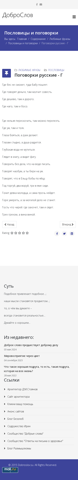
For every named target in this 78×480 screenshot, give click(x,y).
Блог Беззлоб (15, 418)
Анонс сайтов (15, 411)
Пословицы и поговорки (23, 43)
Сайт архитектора (18, 396)
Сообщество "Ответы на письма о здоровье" (35, 441)
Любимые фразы (60, 39)
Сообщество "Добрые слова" (25, 433)
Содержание (38, 39)
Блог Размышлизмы (19, 448)
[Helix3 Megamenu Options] (74, 17)
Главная (22, 39)
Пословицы (56, 70)
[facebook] (37, 4)
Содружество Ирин (18, 426)
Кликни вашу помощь (20, 404)
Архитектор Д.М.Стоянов (22, 389)
